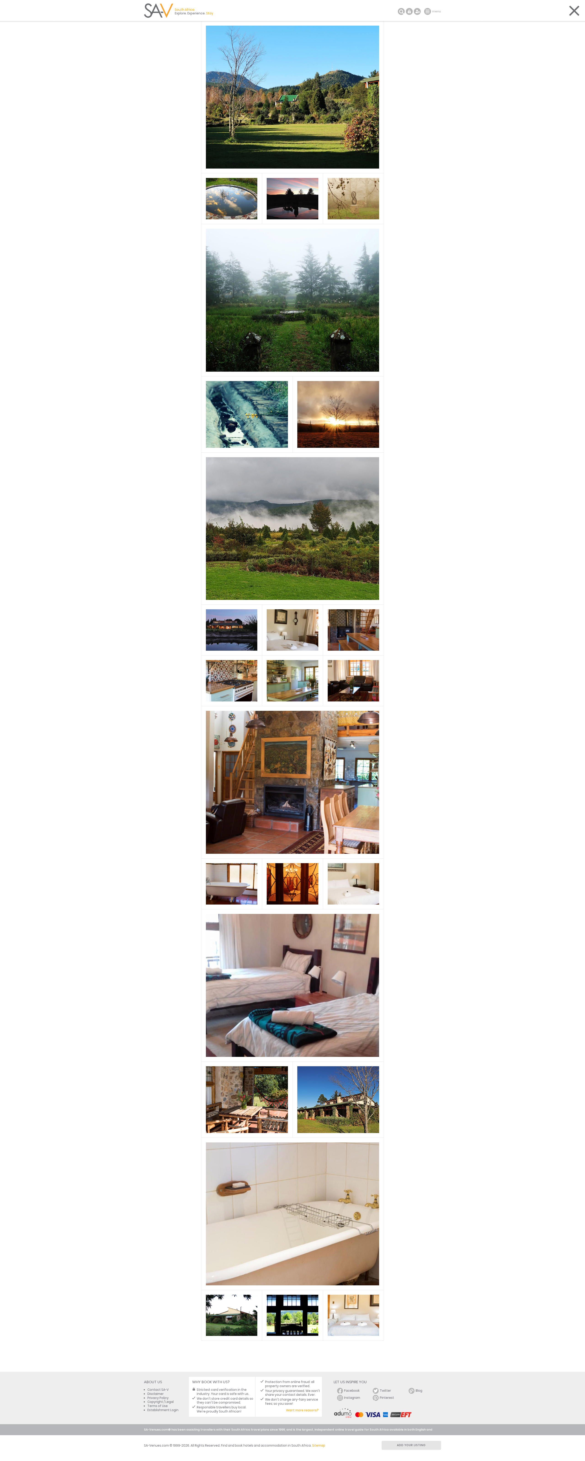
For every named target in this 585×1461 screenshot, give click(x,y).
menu (428, 11)
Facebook (352, 1390)
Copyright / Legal (160, 1402)
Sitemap (318, 1445)
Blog (419, 1390)
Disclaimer (155, 1394)
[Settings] (417, 11)
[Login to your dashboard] (409, 11)
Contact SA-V (158, 1390)
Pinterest (387, 1398)
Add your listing (411, 1445)
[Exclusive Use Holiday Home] (231, 629)
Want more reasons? (302, 1410)
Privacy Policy (158, 1398)
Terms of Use (157, 1406)
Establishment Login (162, 1410)
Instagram (352, 1398)
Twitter (385, 1390)
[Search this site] (401, 11)
